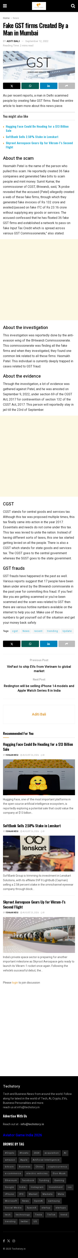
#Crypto (9, 1153)
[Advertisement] (39, 279)
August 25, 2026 (30, 912)
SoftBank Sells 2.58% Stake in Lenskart (32, 136)
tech (8, 1214)
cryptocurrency (57, 1166)
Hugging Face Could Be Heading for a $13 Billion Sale (37, 128)
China (39, 1166)
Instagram (37, 1187)
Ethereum (11, 1180)
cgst (15, 631)
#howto (24, 1153)
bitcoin (9, 1166)
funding (44, 1180)
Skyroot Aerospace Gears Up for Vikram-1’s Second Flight (39, 145)
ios (70, 1187)
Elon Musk (59, 1173)
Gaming (59, 1180)
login (15, 983)
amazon (10, 1160)
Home (6, 18)
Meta (61, 1194)
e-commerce (13, 1173)
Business (24, 1166)
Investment (56, 1187)
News (16, 18)
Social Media (13, 1207)
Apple (24, 1160)
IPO (21, 1194)
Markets (48, 1194)
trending (52, 631)
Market (33, 1194)
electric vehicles (37, 1173)
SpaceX (31, 1207)
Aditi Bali (13, 41)
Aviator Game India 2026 (22, 1135)
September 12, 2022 (36, 41)
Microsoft (11, 1201)
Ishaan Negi (12, 755)
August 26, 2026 (30, 755)
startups (61, 1207)
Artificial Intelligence (46, 1160)
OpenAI (38, 1201)
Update (67, 631)
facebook (28, 1180)
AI (65, 1153)
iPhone (9, 1194)
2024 (36, 1153)
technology (23, 1214)
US (35, 1221)
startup (46, 1207)
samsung (54, 1201)
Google (9, 1187)
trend (64, 1214)
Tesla (38, 1214)
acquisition (52, 1153)
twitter (24, 1221)
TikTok (51, 1214)
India (22, 1187)
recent (38, 631)
